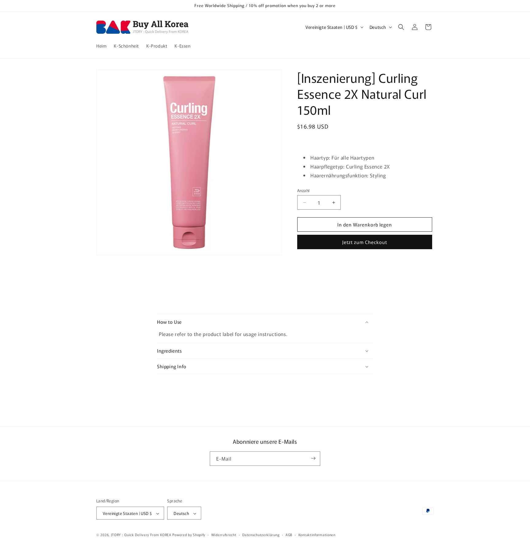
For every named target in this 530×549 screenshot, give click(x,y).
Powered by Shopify (188, 534)
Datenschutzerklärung (260, 534)
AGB (289, 534)
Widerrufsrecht (223, 534)
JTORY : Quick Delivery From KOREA (141, 534)
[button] (401, 27)
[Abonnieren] (313, 458)
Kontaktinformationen (317, 534)
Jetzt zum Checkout (364, 242)
